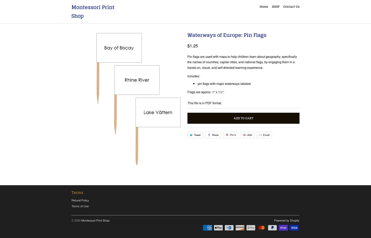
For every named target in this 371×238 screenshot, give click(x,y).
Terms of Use (80, 206)
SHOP (275, 7)
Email (266, 135)
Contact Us (291, 7)
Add (249, 135)
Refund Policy (80, 200)
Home (264, 7)
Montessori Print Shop (92, 11)
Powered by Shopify (287, 220)
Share (215, 135)
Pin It (233, 135)
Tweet (197, 135)
